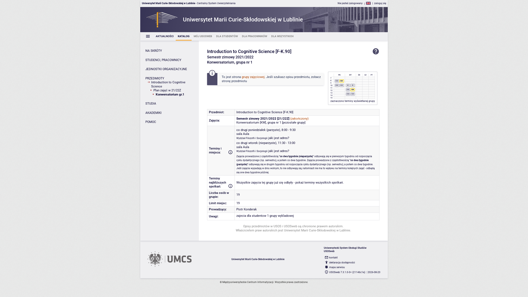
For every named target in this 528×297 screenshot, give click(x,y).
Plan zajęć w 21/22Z (167, 90)
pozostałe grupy (294, 122)
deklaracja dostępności (342, 262)
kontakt (333, 257)
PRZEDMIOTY (154, 78)
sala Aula (242, 134)
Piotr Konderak (246, 209)
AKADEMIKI (153, 113)
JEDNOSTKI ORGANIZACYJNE (166, 69)
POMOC (150, 122)
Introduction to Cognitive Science (168, 84)
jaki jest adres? (278, 138)
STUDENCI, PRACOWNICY (163, 60)
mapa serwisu (337, 267)
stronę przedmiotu (234, 81)
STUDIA (150, 103)
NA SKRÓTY (153, 51)
